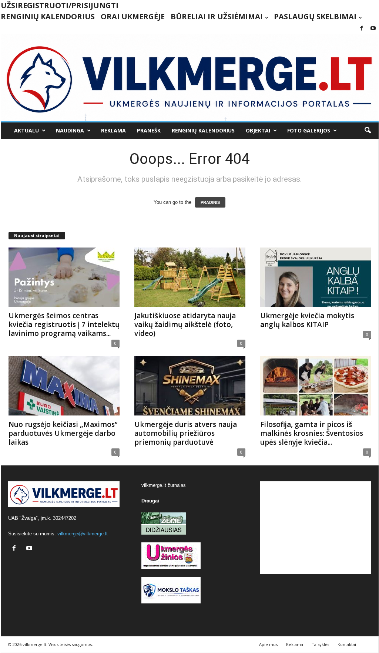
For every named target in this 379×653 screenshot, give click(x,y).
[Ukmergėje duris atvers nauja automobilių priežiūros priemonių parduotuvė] (189, 385)
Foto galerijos (308, 130)
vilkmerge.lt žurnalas (163, 485)
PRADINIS (210, 202)
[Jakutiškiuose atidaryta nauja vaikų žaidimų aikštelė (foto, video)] (189, 277)
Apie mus (268, 644)
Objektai (258, 130)
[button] (367, 130)
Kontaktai (347, 644)
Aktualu (26, 130)
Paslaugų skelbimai (315, 16)
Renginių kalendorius (48, 16)
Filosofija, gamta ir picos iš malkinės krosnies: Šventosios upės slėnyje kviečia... (311, 433)
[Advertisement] (315, 527)
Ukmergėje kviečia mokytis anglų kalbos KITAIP (307, 320)
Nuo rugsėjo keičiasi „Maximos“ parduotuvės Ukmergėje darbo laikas (63, 433)
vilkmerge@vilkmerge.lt (82, 533)
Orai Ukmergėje (133, 16)
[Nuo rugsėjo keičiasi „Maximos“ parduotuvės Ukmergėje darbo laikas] (64, 385)
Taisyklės (320, 644)
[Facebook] (361, 28)
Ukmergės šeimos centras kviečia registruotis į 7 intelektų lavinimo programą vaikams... (64, 324)
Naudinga (70, 130)
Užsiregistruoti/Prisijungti (59, 5)
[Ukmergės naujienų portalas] (190, 77)
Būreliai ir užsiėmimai (217, 16)
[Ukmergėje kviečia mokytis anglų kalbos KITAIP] (315, 277)
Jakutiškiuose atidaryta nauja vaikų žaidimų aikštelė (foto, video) (185, 324)
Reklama (113, 130)
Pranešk (149, 130)
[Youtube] (373, 28)
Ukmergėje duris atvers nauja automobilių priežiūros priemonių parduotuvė (185, 433)
